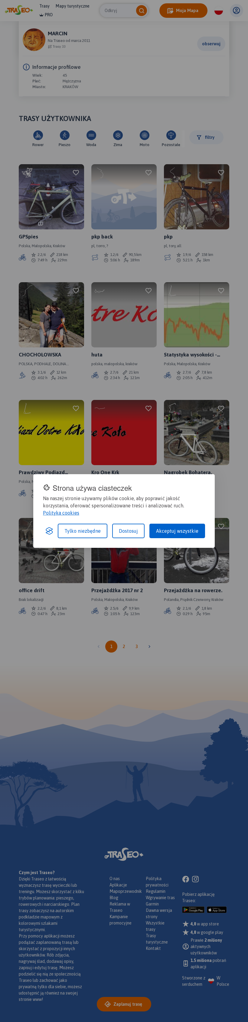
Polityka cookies (61, 513)
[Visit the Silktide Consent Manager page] (49, 531)
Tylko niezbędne (82, 531)
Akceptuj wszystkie (177, 531)
